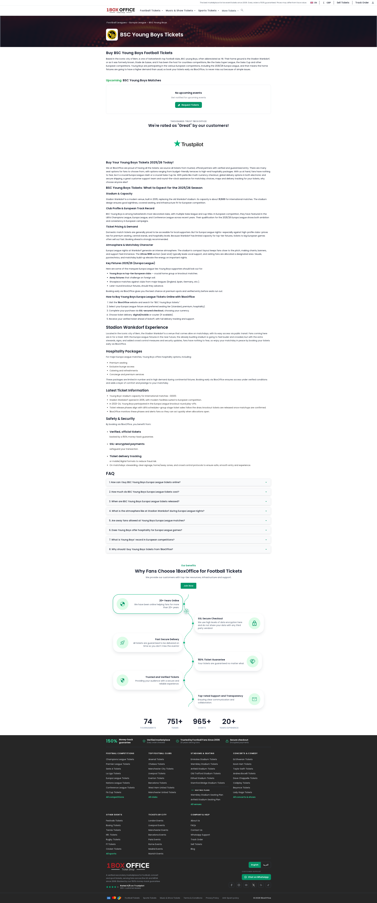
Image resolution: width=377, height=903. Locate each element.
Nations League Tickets (118, 782)
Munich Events (155, 853)
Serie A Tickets (113, 768)
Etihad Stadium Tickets (202, 778)
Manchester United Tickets (162, 792)
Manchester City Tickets (160, 768)
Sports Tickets (207, 10)
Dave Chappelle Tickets (245, 778)
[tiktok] (268, 885)
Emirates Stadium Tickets (204, 759)
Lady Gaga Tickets (242, 792)
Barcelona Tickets (157, 782)
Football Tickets (150, 10)
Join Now (188, 585)
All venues (196, 804)
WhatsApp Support (200, 834)
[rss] (261, 885)
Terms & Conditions (193, 898)
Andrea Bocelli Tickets (244, 773)
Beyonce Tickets (241, 787)
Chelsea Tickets (156, 764)
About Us (195, 820)
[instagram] (239, 885)
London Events (155, 820)
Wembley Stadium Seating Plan (207, 794)
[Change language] (312, 2)
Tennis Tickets (113, 830)
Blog (193, 848)
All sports (111, 853)
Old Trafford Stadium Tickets (206, 773)
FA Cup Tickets (113, 792)
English (254, 864)
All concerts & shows (244, 797)
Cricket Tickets (113, 848)
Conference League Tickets (120, 787)
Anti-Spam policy (230, 898)
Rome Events (155, 844)
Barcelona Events (157, 834)
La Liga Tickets (113, 773)
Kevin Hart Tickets (242, 764)
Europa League (137, 22)
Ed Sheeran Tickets (243, 759)
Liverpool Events (156, 825)
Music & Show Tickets (179, 10)
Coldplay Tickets (241, 782)
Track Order (362, 2)
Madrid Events (155, 848)
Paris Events (154, 839)
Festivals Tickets (114, 820)
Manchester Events (158, 830)
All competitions (115, 797)
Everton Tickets (156, 778)
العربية (265, 864)
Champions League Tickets (120, 759)
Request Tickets (190, 104)
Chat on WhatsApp (258, 877)
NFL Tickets (111, 834)
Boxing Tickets (113, 825)
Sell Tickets (343, 2)
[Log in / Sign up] (373, 2)
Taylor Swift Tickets (243, 768)
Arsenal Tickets (156, 759)
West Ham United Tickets (161, 787)
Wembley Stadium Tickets (204, 764)
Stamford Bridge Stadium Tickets (208, 782)
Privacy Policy (212, 898)
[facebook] (231, 885)
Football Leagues (117, 22)
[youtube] (246, 885)
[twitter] (253, 885)
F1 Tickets (111, 844)
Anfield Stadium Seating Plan (205, 799)
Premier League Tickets (118, 764)
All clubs (152, 797)
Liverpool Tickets (156, 773)
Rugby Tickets (113, 839)
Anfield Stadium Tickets (203, 768)
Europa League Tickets (117, 778)
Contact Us (196, 830)
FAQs (193, 825)
